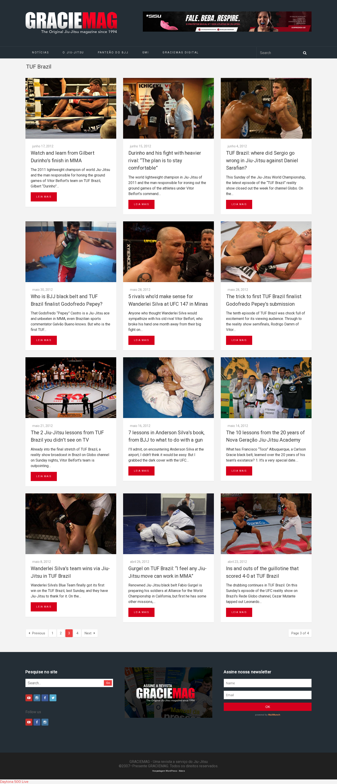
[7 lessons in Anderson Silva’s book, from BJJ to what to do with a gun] (168, 387)
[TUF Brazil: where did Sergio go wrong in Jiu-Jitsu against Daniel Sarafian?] (266, 108)
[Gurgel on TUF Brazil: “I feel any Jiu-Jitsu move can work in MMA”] (168, 523)
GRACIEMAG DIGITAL (181, 52)
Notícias (40, 52)
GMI (145, 52)
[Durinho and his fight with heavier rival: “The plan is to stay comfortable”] (168, 108)
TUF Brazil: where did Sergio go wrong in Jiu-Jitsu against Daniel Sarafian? (262, 160)
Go (108, 683)
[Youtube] (28, 697)
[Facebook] (44, 697)
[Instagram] (36, 697)
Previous (38, 633)
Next (88, 633)
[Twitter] (53, 697)
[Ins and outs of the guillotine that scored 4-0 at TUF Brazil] (266, 523)
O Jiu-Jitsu (73, 52)
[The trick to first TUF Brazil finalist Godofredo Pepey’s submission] (266, 251)
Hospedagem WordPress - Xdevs (168, 771)
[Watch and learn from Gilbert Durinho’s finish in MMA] (70, 108)
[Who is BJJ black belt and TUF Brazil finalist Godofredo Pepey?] (70, 251)
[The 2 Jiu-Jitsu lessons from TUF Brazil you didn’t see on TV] (70, 387)
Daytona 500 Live (14, 781)
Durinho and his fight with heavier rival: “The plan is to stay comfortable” (164, 160)
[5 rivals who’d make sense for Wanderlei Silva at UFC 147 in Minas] (168, 251)
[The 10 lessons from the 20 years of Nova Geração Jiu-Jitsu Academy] (266, 387)
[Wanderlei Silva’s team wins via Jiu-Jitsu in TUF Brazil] (70, 523)
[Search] (305, 52)
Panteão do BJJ (113, 52)
